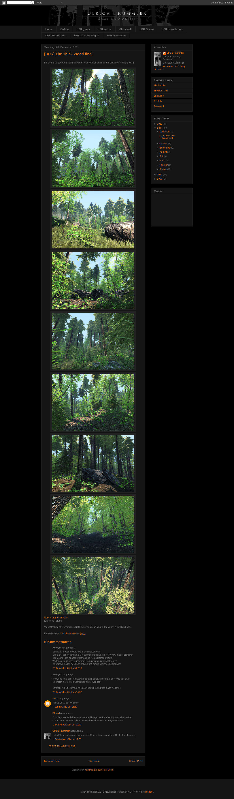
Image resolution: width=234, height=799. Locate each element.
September (165, 148)
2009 (160, 179)
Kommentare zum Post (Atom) (99, 770)
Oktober (164, 143)
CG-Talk (158, 101)
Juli (162, 156)
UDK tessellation (172, 29)
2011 (160, 128)
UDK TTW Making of (86, 35)
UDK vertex (105, 29)
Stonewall (125, 29)
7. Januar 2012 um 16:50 (64, 707)
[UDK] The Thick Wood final (167, 136)
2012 (160, 124)
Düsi (54, 698)
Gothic (64, 29)
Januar (163, 169)
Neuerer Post (52, 761)
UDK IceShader (116, 35)
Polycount (159, 106)
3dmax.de (159, 96)
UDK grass (83, 29)
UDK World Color (55, 35)
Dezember (165, 131)
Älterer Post (135, 761)
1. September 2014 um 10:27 (66, 724)
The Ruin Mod (161, 90)
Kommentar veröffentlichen (62, 745)
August (163, 152)
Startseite (94, 761)
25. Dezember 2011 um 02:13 (67, 668)
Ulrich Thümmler (61, 731)
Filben (55, 713)
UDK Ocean (146, 29)
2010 (160, 174)
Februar (164, 165)
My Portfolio (160, 85)
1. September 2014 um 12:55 (66, 739)
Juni (162, 160)
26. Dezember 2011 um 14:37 (67, 692)
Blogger (149, 792)
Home (48, 29)
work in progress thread (56, 617)
